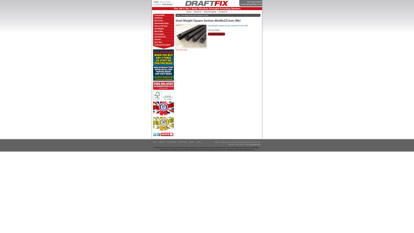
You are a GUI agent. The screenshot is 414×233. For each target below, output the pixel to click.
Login (156, 2)
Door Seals (158, 42)
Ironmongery (159, 34)
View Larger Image (181, 49)
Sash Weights (159, 29)
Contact (198, 142)
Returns (192, 142)
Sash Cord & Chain (161, 26)
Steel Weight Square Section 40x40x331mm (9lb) (194, 15)
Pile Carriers (158, 20)
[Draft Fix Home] (207, 5)
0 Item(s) (157, 4)
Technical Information (162, 45)
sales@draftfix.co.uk (254, 144)
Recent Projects (210, 11)
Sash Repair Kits (160, 37)
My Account (165, 2)
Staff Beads (158, 18)
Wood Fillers (158, 31)
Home (189, 11)
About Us (197, 11)
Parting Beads (159, 15)
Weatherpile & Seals (161, 23)
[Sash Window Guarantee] (163, 115)
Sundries (157, 39)
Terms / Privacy (182, 142)
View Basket (167, 4)
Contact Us (223, 11)
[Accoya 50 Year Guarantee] (163, 131)
